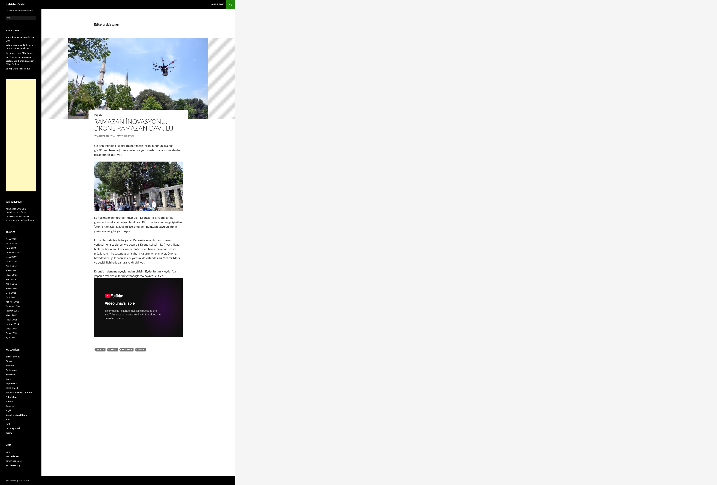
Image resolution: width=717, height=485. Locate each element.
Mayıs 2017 (11, 275)
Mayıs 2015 (11, 320)
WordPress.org (13, 465)
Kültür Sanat (12, 388)
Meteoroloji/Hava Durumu (19, 392)
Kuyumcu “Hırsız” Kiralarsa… (19, 53)
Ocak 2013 (11, 333)
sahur (140, 349)
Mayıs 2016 (11, 315)
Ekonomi (10, 366)
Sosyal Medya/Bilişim (16, 415)
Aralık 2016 (11, 284)
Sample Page (217, 4)
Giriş (8, 452)
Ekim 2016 (11, 293)
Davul (100, 349)
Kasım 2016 (11, 288)
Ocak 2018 (11, 261)
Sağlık (8, 410)
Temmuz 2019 (13, 252)
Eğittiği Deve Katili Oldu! (18, 69)
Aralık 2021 (11, 243)
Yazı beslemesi (12, 456)
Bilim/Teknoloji (13, 357)
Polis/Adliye (11, 397)
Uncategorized (13, 428)
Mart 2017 (11, 279)
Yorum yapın (128, 136)
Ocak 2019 (11, 257)
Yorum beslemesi (14, 461)
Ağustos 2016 (12, 302)
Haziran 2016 (12, 311)
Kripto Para (11, 383)
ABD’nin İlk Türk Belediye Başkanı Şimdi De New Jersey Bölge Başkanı (20, 60)
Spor (8, 419)
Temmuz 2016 (13, 306)
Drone (113, 349)
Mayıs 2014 (11, 329)
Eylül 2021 (11, 248)
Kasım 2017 (11, 270)
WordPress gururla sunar (18, 480)
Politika (9, 401)
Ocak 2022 (11, 239)
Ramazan (127, 349)
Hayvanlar (10, 375)
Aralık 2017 (11, 266)
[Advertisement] (21, 135)
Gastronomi (11, 370)
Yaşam (98, 115)
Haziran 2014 (12, 324)
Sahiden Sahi (15, 4)
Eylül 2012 (11, 338)
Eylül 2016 (11, 297)
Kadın (8, 379)
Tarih (8, 424)
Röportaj (10, 406)
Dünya (9, 361)
